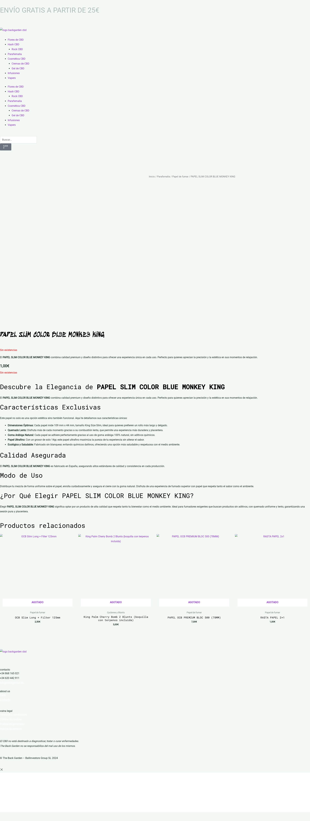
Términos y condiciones (13, 714)
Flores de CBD (16, 39)
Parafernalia (15, 54)
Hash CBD (13, 44)
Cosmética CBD (17, 58)
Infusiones (14, 73)
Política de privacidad (12, 724)
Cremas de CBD (20, 63)
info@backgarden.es (11, 682)
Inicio (152, 176)
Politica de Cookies (11, 719)
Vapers (12, 78)
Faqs (3, 695)
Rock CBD (17, 49)
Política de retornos (11, 729)
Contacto (5, 699)
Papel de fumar (180, 176)
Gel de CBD (18, 68)
